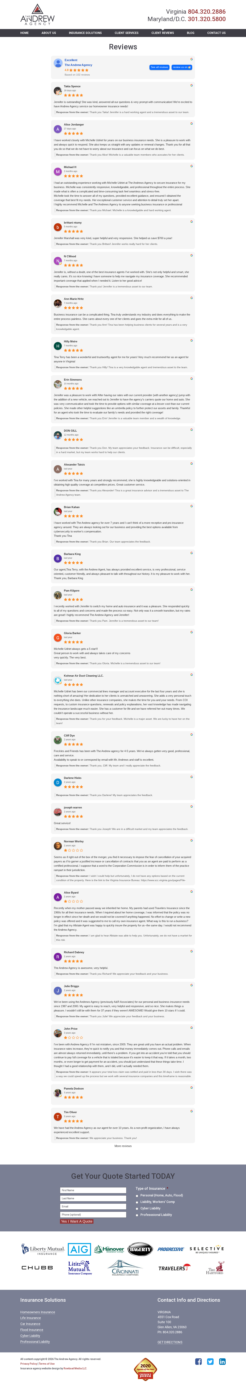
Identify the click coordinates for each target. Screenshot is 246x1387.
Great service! (62, 823)
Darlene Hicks (72, 777)
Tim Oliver (70, 1112)
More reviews (123, 1146)
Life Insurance (30, 1318)
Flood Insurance (31, 1330)
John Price (70, 1028)
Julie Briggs (71, 986)
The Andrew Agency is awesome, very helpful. (81, 967)
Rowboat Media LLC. (75, 1368)
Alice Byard (71, 892)
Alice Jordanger (74, 124)
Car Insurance (30, 1324)
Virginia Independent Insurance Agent (37, 14)
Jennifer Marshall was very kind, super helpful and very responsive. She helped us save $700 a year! (113, 238)
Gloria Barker (72, 633)
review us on (180, 67)
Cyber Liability (150, 1208)
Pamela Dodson (74, 1088)
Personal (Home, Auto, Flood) (161, 1195)
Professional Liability (35, 1342)
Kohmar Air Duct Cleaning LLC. (84, 675)
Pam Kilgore (71, 590)
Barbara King (72, 553)
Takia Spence (72, 86)
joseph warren (73, 807)
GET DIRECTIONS (170, 1342)
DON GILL (70, 430)
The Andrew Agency (78, 65)
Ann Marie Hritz (74, 298)
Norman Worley (74, 841)
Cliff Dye (69, 735)
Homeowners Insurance (37, 1312)
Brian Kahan (72, 507)
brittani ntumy (73, 222)
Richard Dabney (74, 952)
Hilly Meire (70, 341)
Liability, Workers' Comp (157, 1202)
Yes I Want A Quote (76, 1221)
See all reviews (159, 67)
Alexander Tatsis (74, 464)
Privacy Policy (28, 1363)
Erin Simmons (73, 379)
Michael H (70, 167)
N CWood (70, 256)
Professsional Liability (156, 1215)
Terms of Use (47, 1363)
